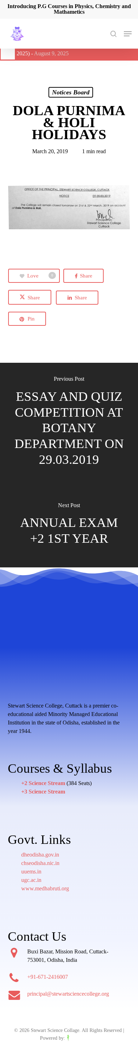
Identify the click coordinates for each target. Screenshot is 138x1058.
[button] (128, 33)
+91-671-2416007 (47, 977)
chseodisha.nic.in (40, 863)
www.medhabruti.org (45, 888)
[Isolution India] (82, 1038)
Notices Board (71, 92)
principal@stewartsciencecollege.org (68, 994)
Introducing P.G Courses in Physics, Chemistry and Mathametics (69, 9)
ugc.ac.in (31, 880)
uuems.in (31, 872)
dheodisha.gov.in (40, 855)
